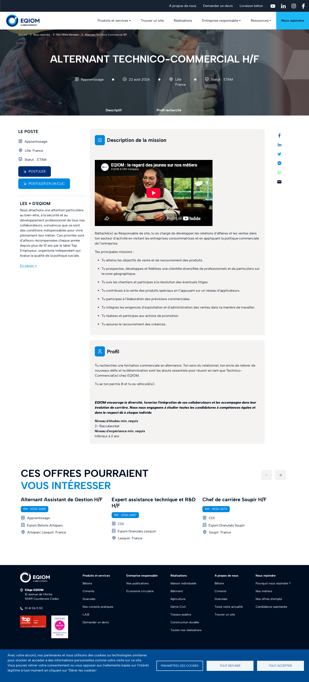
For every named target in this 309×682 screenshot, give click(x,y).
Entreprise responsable (220, 21)
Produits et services (113, 21)
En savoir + (28, 266)
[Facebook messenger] (279, 163)
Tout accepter (280, 665)
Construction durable (184, 622)
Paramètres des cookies (180, 665)
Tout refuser (230, 665)
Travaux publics (180, 614)
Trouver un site (152, 21)
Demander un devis (218, 6)
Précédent (266, 475)
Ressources (260, 21)
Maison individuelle (183, 583)
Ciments (88, 591)
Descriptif (113, 110)
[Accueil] (25, 20)
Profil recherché (169, 110)
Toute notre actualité (229, 607)
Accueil (22, 34)
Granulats (89, 599)
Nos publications (137, 583)
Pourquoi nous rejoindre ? (273, 583)
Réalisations (183, 21)
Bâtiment (176, 591)
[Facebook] (279, 135)
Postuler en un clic (47, 184)
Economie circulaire (140, 591)
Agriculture (177, 599)
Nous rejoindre (292, 21)
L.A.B (86, 614)
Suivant (280, 475)
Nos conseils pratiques (98, 607)
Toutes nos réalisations (186, 630)
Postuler (37, 171)
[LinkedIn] (279, 144)
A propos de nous (182, 6)
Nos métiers (264, 591)
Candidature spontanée (271, 607)
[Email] (279, 181)
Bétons (87, 583)
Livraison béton (251, 6)
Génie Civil (178, 607)
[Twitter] (279, 154)
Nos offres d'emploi (67, 34)
